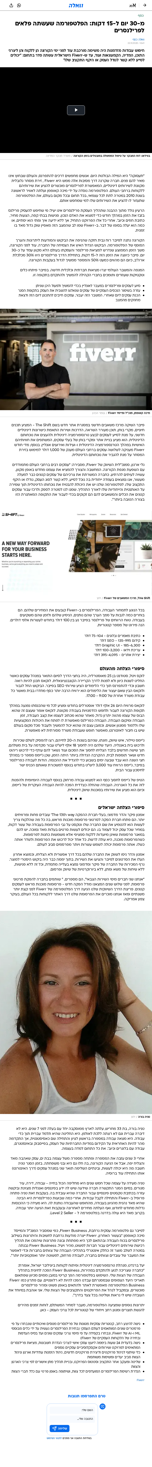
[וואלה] (76, 5)
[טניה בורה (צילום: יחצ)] (76, 1016)
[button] (133, 5)
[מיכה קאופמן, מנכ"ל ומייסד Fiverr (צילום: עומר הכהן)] (76, 363)
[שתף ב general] (11, 5)
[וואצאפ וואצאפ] (19, 5)
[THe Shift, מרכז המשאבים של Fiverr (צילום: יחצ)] (76, 556)
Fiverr (140, 1380)
